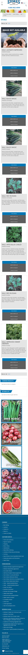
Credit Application (7, 603)
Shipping (5, 544)
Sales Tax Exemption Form (9, 605)
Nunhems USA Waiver (8, 589)
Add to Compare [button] (14, 73)
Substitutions (6, 548)
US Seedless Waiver (7, 599)
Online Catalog (16, 14)
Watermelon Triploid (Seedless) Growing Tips (13, 629)
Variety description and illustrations (11, 558)
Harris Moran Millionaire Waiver (10, 577)
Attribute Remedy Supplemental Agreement (13, 566)
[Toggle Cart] (2, 4)
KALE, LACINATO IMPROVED (12, 50)
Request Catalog (9, 651)
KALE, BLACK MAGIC (9, 99)
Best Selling (6, 525)
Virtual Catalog (5, 648)
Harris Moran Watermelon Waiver (11, 581)
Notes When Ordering (8, 550)
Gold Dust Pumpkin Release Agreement (12, 573)
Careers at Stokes (7, 533)
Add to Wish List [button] (14, 70)
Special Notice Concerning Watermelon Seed (13, 556)
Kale (21, 14)
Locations (5, 527)
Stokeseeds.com (5, 646)
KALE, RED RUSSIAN (9, 196)
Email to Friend (14, 75)
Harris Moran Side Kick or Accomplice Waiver (13, 579)
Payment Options (7, 541)
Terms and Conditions (8, 539)
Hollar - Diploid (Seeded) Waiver (10, 583)
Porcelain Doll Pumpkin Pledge (10, 591)
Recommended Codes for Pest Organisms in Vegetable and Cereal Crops (13, 624)
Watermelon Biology (8, 627)
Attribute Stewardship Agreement (11, 568)
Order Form (6, 601)
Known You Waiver (7, 587)
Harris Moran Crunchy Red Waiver (11, 575)
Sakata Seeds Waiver (8, 593)
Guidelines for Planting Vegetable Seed (12, 621)
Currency (5, 554)
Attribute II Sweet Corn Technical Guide (12, 612)
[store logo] (14, 2)
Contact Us (5, 529)
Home (10, 14)
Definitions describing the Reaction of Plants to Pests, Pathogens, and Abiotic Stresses (14, 619)
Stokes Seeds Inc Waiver (8, 597)
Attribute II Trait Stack (8, 614)
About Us (5, 531)
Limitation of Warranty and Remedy (11, 552)
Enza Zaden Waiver (7, 570)
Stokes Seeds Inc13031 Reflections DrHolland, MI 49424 (6, 641)
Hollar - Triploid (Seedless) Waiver (11, 585)
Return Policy (6, 546)
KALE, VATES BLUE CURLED (11, 245)
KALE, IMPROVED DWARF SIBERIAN (11, 343)
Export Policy (6, 560)
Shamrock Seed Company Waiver (10, 595)
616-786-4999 (5, 644)
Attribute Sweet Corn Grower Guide (11, 616)
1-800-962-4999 (14, 7)
